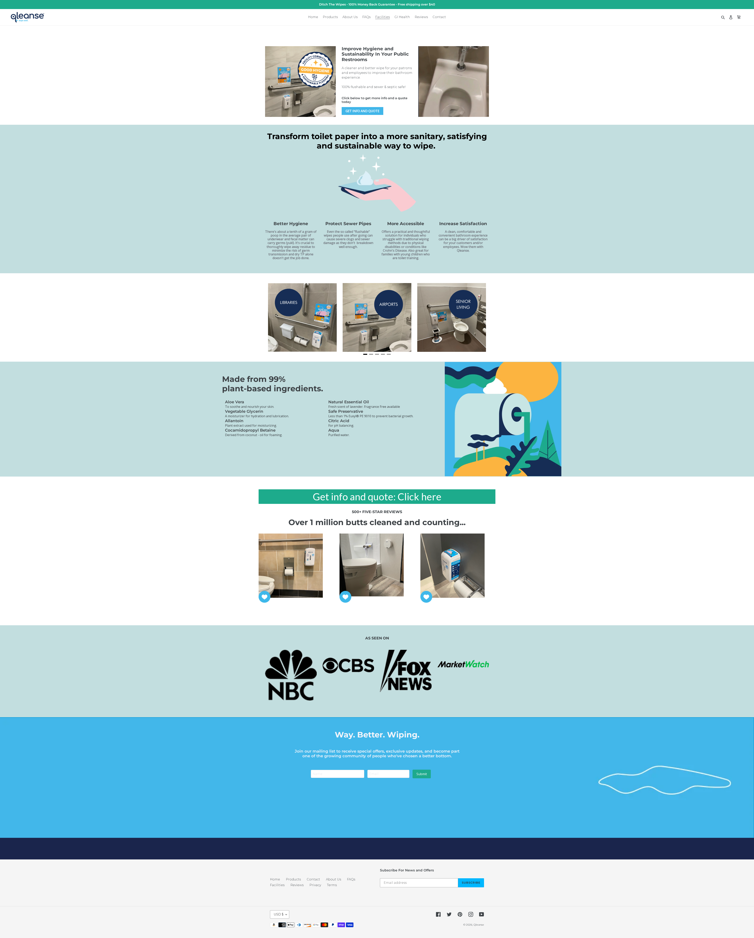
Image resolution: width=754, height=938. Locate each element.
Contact (313, 879)
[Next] (481, 317)
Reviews (297, 885)
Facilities (277, 885)
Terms (332, 885)
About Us (333, 879)
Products (293, 879)
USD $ (279, 914)
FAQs (351, 879)
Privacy (315, 885)
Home (275, 879)
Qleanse (478, 924)
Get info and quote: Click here (377, 496)
